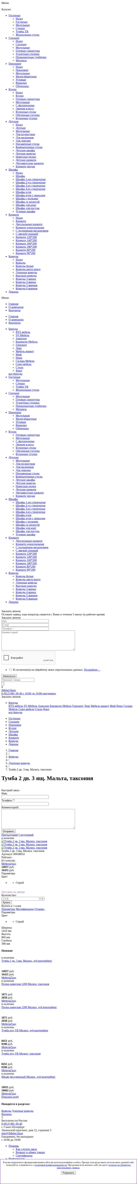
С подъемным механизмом (32, 547)
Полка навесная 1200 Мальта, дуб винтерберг (29, 1007)
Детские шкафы (25, 479)
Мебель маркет (25, 351)
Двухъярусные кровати (30, 492)
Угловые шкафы (25, 211)
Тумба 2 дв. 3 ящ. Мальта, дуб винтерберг (26, 960)
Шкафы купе (23, 192)
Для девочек (23, 470)
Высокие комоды (26, 275)
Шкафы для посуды (27, 208)
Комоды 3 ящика (26, 278)
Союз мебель (23, 364)
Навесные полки (26, 486)
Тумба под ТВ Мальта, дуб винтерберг (24, 1030)
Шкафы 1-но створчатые (31, 179)
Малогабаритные (26, 418)
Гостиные (21, 21)
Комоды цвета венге (28, 269)
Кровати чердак (25, 495)
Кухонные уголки (26, 454)
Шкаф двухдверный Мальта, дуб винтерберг (28, 1076)
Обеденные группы (28, 450)
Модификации (25, 909)
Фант (19, 370)
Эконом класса (25, 444)
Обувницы (22, 428)
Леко (19, 348)
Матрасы (21, 409)
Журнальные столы (27, 389)
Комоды (21, 262)
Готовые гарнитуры (28, 399)
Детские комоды (26, 483)
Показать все (10, 1096)
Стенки (20, 383)
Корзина (6, 1114)
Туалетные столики (27, 402)
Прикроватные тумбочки (31, 405)
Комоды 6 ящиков (26, 288)
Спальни (21, 44)
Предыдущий (9, 834)
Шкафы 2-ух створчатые (30, 182)
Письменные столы (27, 473)
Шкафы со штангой (28, 201)
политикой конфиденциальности (51, 1165)
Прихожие (22, 70)
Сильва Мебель (25, 360)
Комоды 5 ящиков (26, 285)
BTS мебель (23, 332)
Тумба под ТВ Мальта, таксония (20, 1053)
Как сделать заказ (26, 1149)
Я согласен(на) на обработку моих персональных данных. (56, 669)
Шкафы (20, 176)
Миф (19, 354)
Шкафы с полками (27, 198)
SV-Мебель (22, 335)
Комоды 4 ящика (26, 282)
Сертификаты (24, 1155)
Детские (21, 127)
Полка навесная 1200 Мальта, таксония (25, 984)
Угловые (21, 422)
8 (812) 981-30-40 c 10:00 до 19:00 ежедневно (28, 693)
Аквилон (21, 338)
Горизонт (21, 344)
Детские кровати (26, 489)
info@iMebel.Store (12, 1133)
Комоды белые (25, 266)
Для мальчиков (25, 466)
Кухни (20, 95)
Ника (19, 357)
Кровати (21, 221)
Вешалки (21, 425)
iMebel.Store (8, 690)
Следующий (26, 834)
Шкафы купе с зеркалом (30, 195)
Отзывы (39, 909)
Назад (19, 18)
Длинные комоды (26, 272)
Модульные (23, 380)
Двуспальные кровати (29, 540)
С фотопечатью (25, 441)
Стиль (19, 367)
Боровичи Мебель (26, 341)
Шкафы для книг (26, 204)
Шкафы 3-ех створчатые (30, 185)
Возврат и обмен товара (30, 1152)
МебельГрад (8, 977)
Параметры (8, 909)
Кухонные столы (26, 447)
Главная (13, 750)
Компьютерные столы (29, 476)
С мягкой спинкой (27, 550)
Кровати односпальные (30, 544)
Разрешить (68, 1173)
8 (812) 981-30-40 (11, 1123)
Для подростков (25, 463)
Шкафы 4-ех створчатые (30, 188)
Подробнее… (92, 669)
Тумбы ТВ (22, 386)
